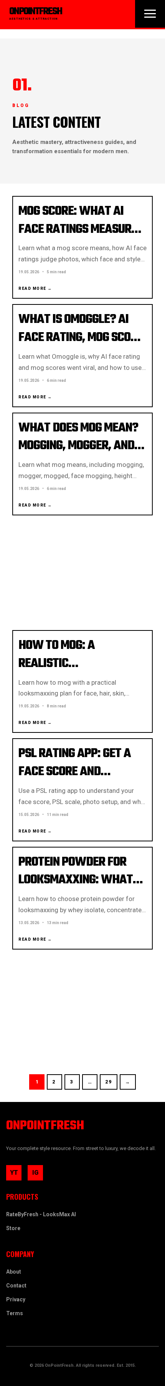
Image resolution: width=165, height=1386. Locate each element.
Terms (14, 1313)
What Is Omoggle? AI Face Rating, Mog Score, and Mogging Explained (82, 338)
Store (13, 1228)
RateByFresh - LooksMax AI (41, 1214)
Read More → (35, 288)
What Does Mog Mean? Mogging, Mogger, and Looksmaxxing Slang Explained (78, 455)
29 (108, 1082)
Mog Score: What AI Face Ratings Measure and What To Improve (77, 229)
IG (37, 1174)
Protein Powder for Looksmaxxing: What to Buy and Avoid (75, 880)
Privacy (15, 1299)
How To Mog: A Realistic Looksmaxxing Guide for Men (72, 672)
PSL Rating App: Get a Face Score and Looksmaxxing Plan (74, 772)
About (13, 1272)
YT (15, 1174)
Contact (16, 1285)
